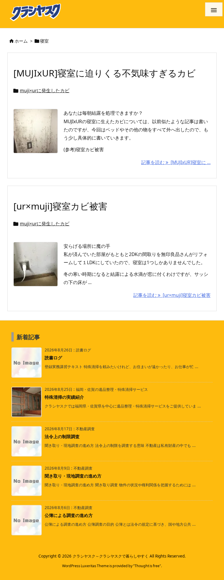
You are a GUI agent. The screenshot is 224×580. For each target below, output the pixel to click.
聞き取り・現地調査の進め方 (73, 476)
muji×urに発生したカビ (44, 90)
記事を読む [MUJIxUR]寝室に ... (176, 162)
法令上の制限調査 (62, 436)
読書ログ (53, 357)
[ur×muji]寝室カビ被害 (60, 206)
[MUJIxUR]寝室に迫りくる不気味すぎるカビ (104, 73)
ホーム (21, 41)
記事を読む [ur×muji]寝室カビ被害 (172, 295)
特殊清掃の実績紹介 (64, 397)
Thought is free (147, 565)
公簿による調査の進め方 (69, 515)
